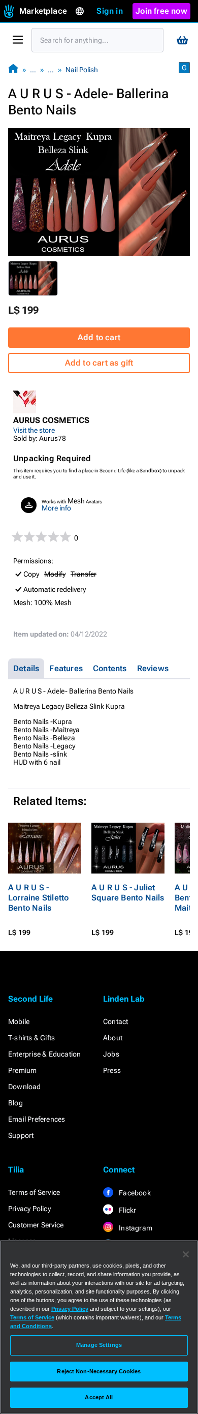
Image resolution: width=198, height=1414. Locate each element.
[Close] (186, 1254)
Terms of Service (34, 1192)
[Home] (13, 69)
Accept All (99, 1397)
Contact (115, 1021)
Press (112, 1070)
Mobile (18, 1021)
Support (21, 1135)
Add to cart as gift (99, 363)
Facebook (134, 1193)
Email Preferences (36, 1119)
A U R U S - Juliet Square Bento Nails (127, 892)
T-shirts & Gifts (31, 1038)
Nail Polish (81, 70)
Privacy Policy (29, 1209)
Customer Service (35, 1225)
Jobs (111, 1054)
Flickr (126, 1210)
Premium (22, 1070)
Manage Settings (99, 1345)
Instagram (134, 1228)
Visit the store (34, 430)
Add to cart (99, 337)
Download (24, 1086)
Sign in (109, 11)
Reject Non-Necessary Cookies (99, 1371)
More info (56, 508)
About (112, 1038)
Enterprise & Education (44, 1054)
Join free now (161, 11)
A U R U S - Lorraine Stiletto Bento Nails (38, 898)
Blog (15, 1103)
